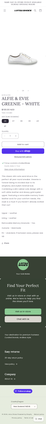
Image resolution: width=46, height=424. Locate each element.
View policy (10, 364)
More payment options (23, 157)
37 (14, 121)
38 (22, 121)
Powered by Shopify (25, 414)
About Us (9, 379)
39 (30, 121)
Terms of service (30, 418)
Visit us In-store (23, 311)
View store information (14, 169)
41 (5, 126)
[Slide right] (28, 90)
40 (38, 121)
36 (5, 121)
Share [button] (6, 243)
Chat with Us (23, 319)
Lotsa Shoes (12, 414)
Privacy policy (17, 418)
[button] (4, 10)
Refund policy (39, 414)
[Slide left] (17, 90)
